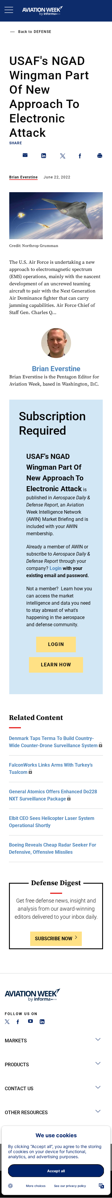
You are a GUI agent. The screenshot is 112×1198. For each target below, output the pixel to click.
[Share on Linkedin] (44, 156)
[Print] (100, 156)
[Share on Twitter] (62, 156)
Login (56, 644)
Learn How (56, 665)
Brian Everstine (23, 177)
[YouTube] (30, 1022)
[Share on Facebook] (81, 156)
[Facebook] (18, 1022)
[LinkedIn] (42, 1022)
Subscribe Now (53, 938)
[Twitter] (7, 1022)
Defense (42, 32)
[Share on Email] (25, 156)
